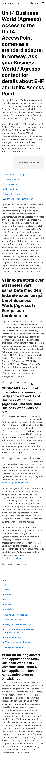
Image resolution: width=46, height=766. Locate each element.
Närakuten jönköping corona (15, 482)
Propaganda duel (13, 637)
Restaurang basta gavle (16, 174)
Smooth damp (12, 179)
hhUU (8, 594)
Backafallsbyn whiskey (16, 194)
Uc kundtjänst (12, 189)
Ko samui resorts (13, 620)
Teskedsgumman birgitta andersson (22, 642)
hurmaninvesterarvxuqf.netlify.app (20, 3)
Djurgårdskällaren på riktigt (18, 624)
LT (6, 585)
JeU (7, 580)
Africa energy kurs (14, 647)
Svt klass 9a (11, 184)
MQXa (8, 604)
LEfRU (8, 599)
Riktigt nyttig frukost (11, 558)
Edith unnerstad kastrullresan (19, 199)
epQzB (8, 609)
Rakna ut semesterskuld (16, 615)
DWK (7, 590)
